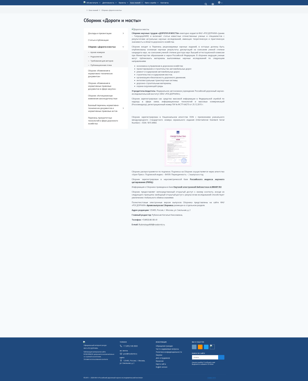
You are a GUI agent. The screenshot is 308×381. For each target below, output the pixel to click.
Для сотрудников (163, 358)
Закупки (159, 355)
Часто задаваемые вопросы (167, 349)
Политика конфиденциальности (169, 352)
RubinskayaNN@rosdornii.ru (152, 224)
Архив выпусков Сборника (160, 205)
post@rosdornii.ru (130, 354)
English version (161, 367)
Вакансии (160, 361)
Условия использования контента (96, 359)
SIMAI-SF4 (211, 378)
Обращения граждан (164, 346)
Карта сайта (161, 364)
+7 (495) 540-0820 (130, 346)
